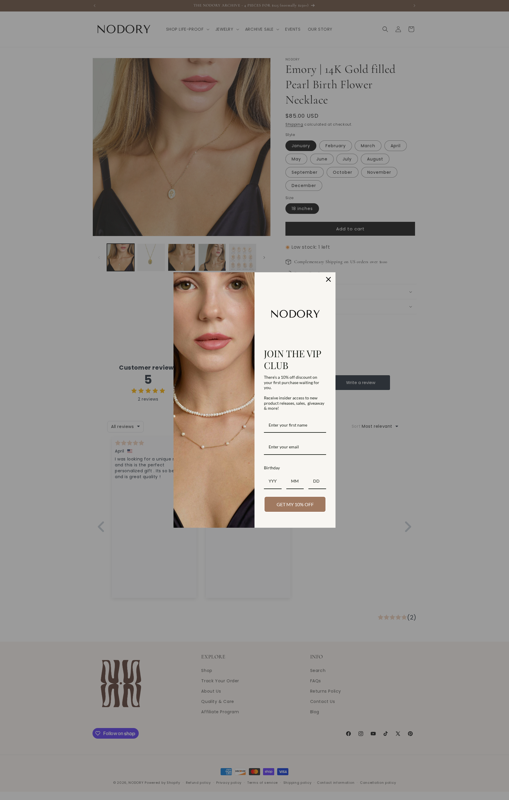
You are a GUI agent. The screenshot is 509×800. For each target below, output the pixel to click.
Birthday (272, 467)
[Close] (328, 279)
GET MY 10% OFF (295, 504)
